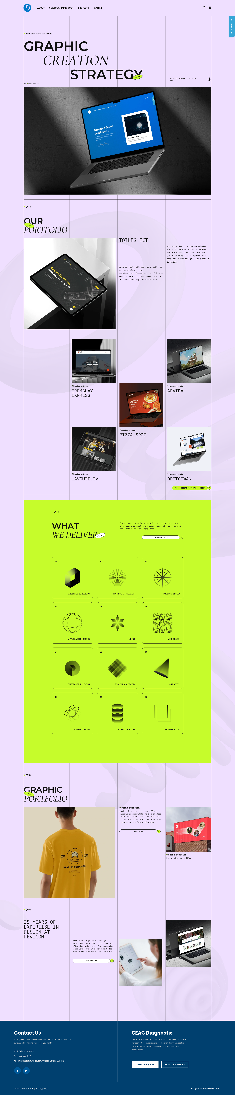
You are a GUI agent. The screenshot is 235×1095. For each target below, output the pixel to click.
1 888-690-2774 (24, 1056)
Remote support (175, 1064)
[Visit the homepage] (27, 8)
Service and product (61, 8)
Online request (145, 1064)
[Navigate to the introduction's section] (209, 79)
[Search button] (204, 8)
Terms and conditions (24, 1088)
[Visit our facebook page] (17, 1070)
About (40, 8)
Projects (83, 8)
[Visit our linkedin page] (26, 1070)
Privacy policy (41, 1088)
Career (98, 8)
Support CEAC (232, 26)
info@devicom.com (25, 1051)
